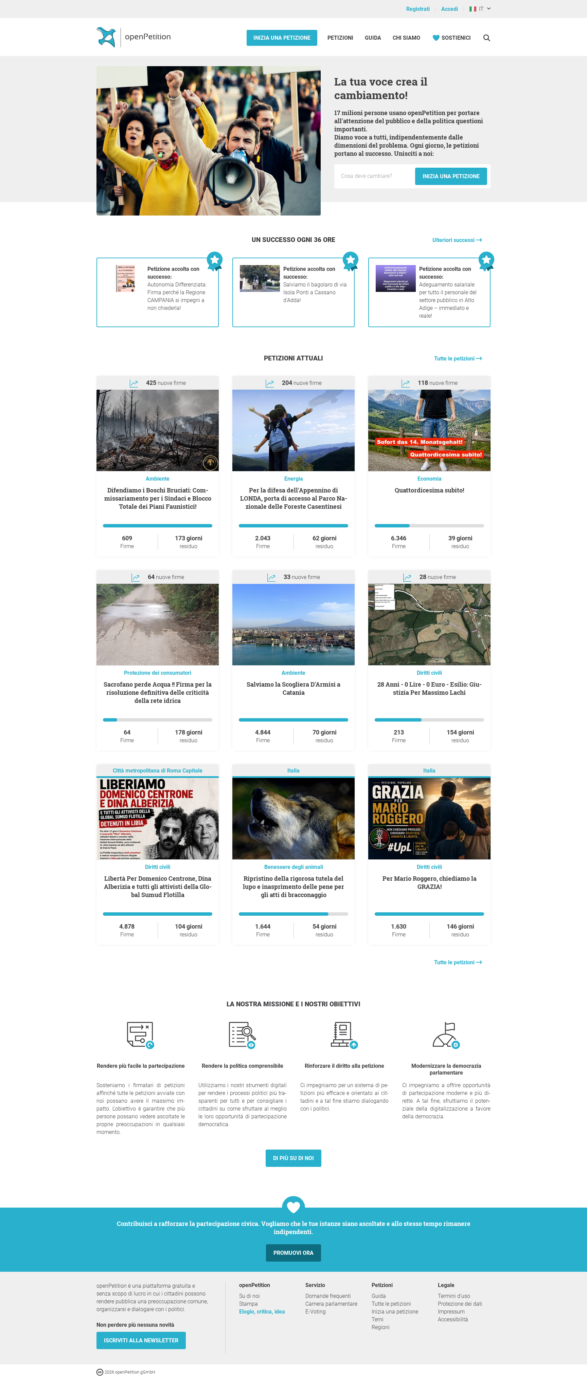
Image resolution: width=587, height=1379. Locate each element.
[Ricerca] (486, 38)
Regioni (381, 1327)
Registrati (418, 9)
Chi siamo (406, 38)
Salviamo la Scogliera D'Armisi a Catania (293, 688)
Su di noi (249, 1296)
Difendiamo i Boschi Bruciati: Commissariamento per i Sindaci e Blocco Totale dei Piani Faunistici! (157, 498)
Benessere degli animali (293, 867)
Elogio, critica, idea (262, 1311)
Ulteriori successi (454, 240)
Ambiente (158, 479)
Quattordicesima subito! (429, 490)
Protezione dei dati (460, 1304)
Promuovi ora (293, 1253)
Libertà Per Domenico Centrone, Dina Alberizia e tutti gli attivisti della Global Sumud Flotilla (158, 886)
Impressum (451, 1311)
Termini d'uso (454, 1296)
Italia (293, 770)
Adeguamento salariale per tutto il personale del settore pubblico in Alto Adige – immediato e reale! (448, 292)
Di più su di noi (293, 1158)
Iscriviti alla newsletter (141, 1340)
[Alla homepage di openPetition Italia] (134, 37)
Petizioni (341, 38)
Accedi (449, 9)
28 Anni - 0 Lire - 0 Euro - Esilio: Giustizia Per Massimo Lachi (429, 688)
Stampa (248, 1304)
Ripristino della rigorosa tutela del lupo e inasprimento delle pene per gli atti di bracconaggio (293, 886)
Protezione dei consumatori (157, 673)
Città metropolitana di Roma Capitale (157, 770)
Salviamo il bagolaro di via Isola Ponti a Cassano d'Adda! (315, 284)
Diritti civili (429, 673)
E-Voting (315, 1311)
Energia (293, 479)
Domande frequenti (328, 1296)
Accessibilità (453, 1319)
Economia (429, 479)
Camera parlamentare (331, 1304)
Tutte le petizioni (455, 358)
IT (480, 9)
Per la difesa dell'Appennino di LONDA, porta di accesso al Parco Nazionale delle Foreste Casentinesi (293, 498)
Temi (378, 1319)
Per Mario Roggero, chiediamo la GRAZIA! (430, 882)
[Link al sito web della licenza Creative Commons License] (100, 1371)
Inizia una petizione (281, 38)
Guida (373, 38)
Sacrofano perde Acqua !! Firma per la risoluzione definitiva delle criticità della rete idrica (158, 692)
